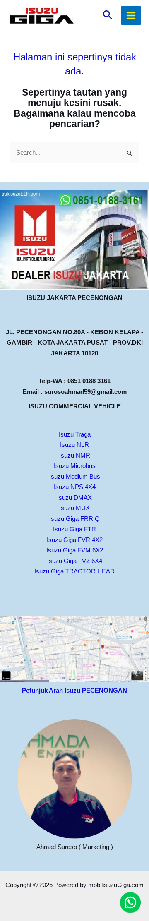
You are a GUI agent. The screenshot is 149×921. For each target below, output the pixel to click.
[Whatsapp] (130, 902)
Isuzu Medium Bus (74, 476)
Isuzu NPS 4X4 (75, 486)
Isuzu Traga (75, 434)
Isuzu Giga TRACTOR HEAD (74, 571)
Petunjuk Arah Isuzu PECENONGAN (74, 690)
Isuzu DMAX (74, 497)
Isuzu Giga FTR (74, 528)
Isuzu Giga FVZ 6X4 (74, 560)
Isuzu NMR (74, 455)
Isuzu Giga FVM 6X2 (74, 550)
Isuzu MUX (74, 507)
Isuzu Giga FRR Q (74, 518)
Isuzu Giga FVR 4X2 (75, 539)
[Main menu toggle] (131, 16)
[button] (108, 15)
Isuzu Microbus (75, 465)
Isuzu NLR (74, 444)
